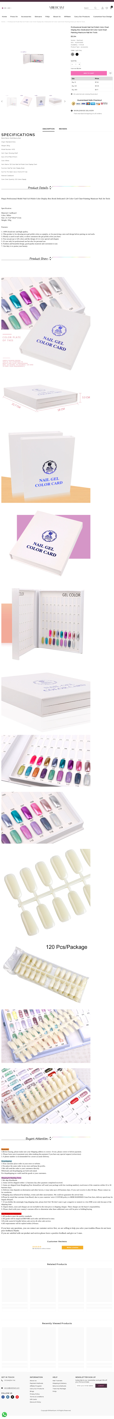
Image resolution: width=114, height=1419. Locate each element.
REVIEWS (63, 129)
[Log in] (103, 8)
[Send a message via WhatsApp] (4, 1414)
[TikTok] (12, 1397)
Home (3, 22)
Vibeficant (80, 40)
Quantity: (74, 61)
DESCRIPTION (49, 129)
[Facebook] (3, 1397)
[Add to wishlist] (110, 73)
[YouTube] (17, 1397)
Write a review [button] (72, 1247)
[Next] (65, 101)
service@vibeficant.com (11, 1388)
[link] (14, 1305)
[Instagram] (7, 1397)
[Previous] (2, 101)
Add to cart (89, 73)
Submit (101, 1386)
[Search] (91, 8)
